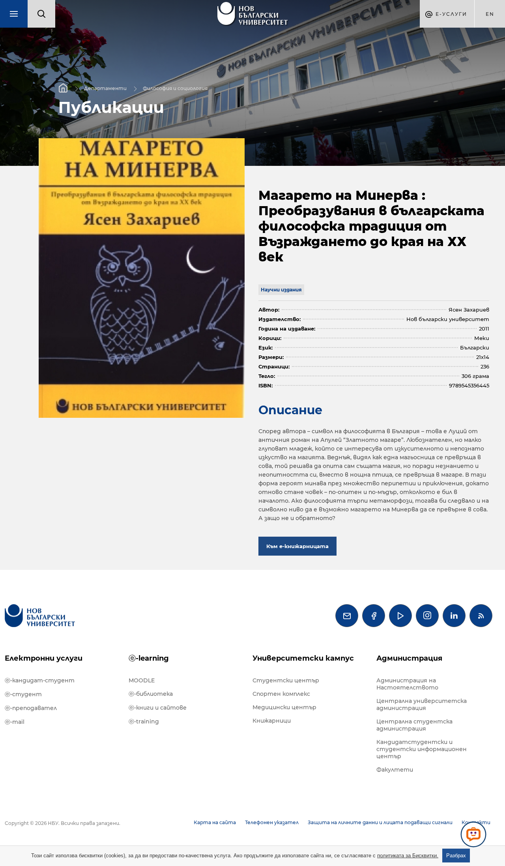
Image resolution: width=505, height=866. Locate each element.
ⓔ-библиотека (151, 693)
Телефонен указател (272, 822)
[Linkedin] (454, 615)
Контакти (476, 822)
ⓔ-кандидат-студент (40, 680)
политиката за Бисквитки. (407, 855)
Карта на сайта (215, 822)
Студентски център (285, 680)
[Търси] (41, 14)
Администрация (409, 658)
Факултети (394, 769)
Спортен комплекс (281, 693)
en (490, 14)
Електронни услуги (43, 658)
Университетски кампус (303, 658)
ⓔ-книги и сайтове (158, 707)
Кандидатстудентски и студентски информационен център (421, 749)
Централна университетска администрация (421, 704)
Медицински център (284, 707)
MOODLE (142, 680)
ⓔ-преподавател (31, 708)
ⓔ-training (144, 721)
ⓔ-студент (23, 694)
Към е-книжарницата (297, 546)
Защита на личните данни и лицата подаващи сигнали (380, 822)
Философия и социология (175, 88)
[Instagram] (427, 615)
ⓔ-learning (149, 658)
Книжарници (271, 720)
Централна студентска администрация (414, 725)
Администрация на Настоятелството (407, 684)
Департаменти (105, 88)
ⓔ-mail (14, 721)
